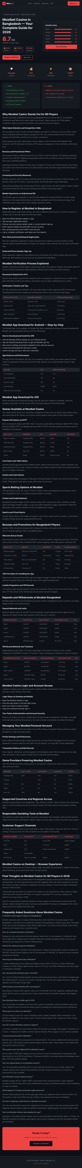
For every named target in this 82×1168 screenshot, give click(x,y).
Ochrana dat (37, 1163)
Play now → (74, 3)
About (30, 3)
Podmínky (45, 1163)
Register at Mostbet (11, 57)
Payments (45, 3)
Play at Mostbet (61, 47)
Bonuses (37, 3)
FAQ (51, 3)
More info (27, 57)
